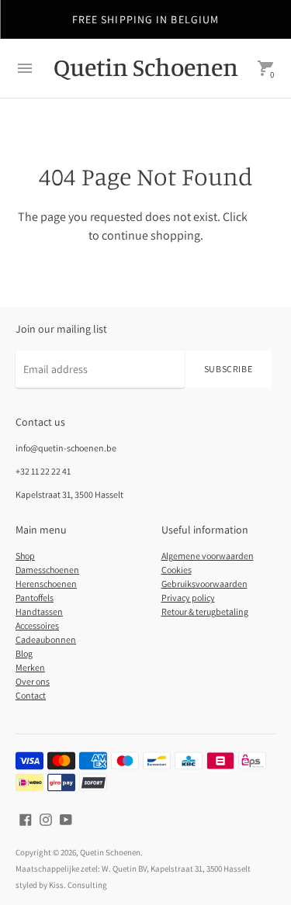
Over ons (33, 681)
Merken (30, 667)
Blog (24, 653)
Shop (25, 555)
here (261, 217)
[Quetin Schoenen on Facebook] (25, 818)
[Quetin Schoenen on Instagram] (46, 818)
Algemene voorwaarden (207, 555)
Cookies (176, 569)
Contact (31, 695)
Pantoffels (35, 597)
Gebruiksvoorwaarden (204, 583)
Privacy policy (188, 597)
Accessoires (37, 625)
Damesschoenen (47, 569)
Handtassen (39, 611)
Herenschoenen (46, 583)
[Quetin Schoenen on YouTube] (66, 818)
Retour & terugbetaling (204, 611)
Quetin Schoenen (110, 852)
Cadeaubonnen (46, 639)
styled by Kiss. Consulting (61, 884)
